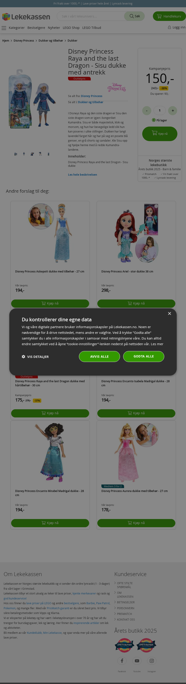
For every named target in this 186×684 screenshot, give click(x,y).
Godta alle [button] (144, 356)
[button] (35, 356)
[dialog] (93, 342)
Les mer (157, 343)
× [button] (169, 313)
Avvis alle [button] (99, 356)
